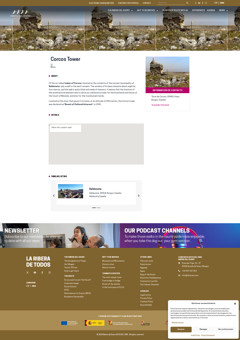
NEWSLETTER (21, 231)
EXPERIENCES (198, 10)
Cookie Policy (195, 335)
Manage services (178, 322)
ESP (216, 3)
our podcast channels (157, 231)
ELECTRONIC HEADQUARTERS (101, 3)
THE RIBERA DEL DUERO (119, 10)
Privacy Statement (208, 335)
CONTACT (147, 3)
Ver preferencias (225, 329)
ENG (222, 3)
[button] (235, 303)
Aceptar (181, 329)
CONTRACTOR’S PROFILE (128, 3)
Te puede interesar (160, 105)
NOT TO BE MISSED (146, 10)
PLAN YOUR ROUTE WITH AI (175, 10)
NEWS (222, 10)
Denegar (203, 329)
